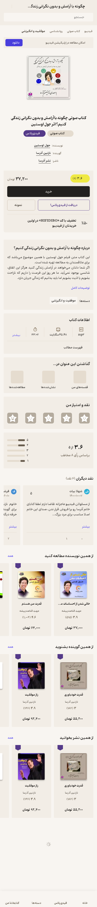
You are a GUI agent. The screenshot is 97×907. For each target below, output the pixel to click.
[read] (17, 377)
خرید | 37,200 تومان (25, 901)
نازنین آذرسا (43, 153)
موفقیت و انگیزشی (33, 31)
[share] (37, 106)
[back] (90, 6)
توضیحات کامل (80, 288)
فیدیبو (88, 31)
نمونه (18, 205)
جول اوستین (42, 145)
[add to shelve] (80, 377)
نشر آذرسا (45, 160)
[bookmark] (59, 106)
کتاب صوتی (73, 31)
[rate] (84, 418)
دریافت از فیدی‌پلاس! (63, 205)
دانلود (15, 42)
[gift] (48, 106)
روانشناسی (56, 31)
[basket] (17, 6)
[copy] (10, 223)
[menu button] (6, 6)
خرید (48, 191)
